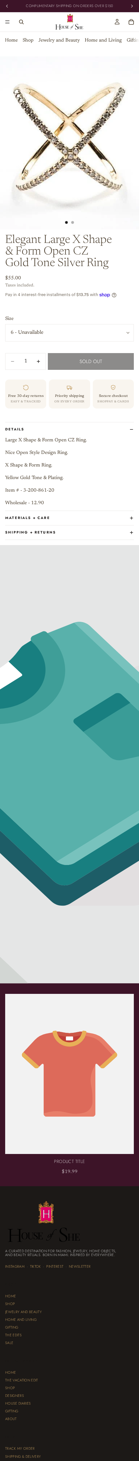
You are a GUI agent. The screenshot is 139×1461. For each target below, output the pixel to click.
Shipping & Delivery (23, 1456)
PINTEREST (54, 1266)
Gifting (11, 1327)
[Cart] (131, 22)
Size (9, 318)
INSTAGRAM (15, 1266)
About (11, 1418)
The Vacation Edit (21, 1380)
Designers (14, 1395)
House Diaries (18, 1403)
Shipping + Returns (30, 532)
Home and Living (103, 40)
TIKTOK (35, 1266)
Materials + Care (27, 517)
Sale (9, 1342)
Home (11, 40)
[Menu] (7, 21)
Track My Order (20, 1448)
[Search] (21, 22)
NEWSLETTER (80, 1266)
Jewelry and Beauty (59, 40)
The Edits (13, 1335)
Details (14, 429)
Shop (28, 40)
